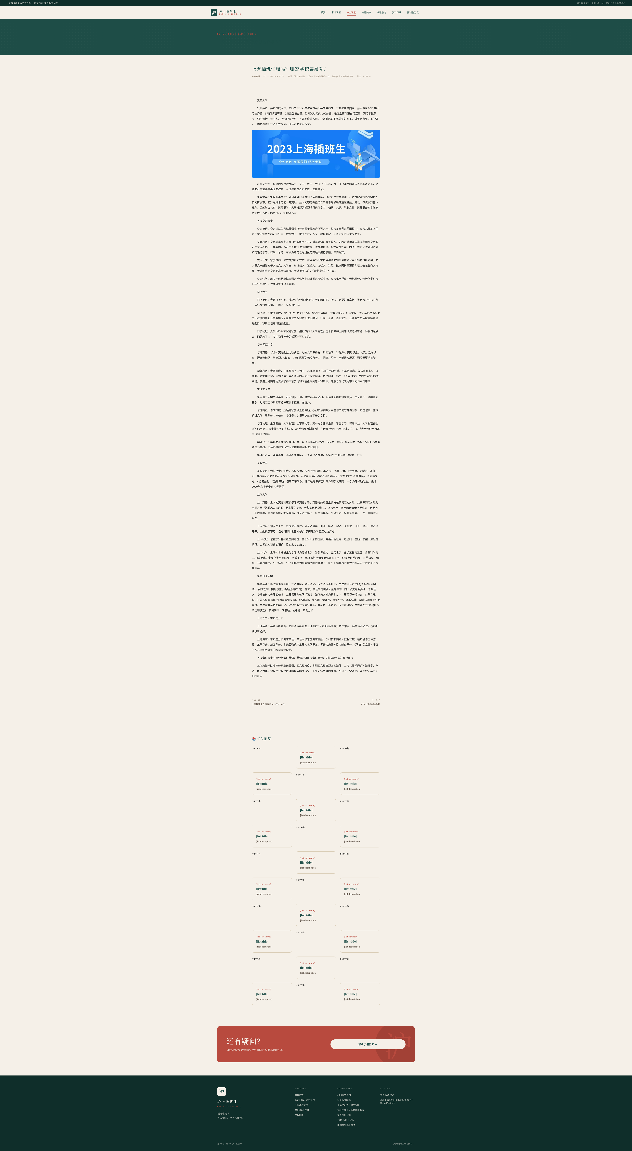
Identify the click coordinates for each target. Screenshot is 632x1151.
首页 (323, 12)
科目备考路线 (344, 1099)
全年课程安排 (301, 1104)
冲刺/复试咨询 (302, 1110)
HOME (220, 34)
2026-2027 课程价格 (305, 1099)
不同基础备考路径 (346, 1125)
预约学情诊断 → (368, 1044)
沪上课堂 (351, 12)
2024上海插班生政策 (370, 704)
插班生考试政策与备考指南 (350, 1110)
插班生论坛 (413, 12)
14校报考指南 (344, 1094)
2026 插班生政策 (345, 1120)
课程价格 (299, 1114)
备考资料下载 (344, 1114)
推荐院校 (366, 12)
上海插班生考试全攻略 (348, 1104)
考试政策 (336, 12)
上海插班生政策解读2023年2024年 (268, 704)
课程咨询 (381, 12)
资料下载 (396, 12)
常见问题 (252, 34)
